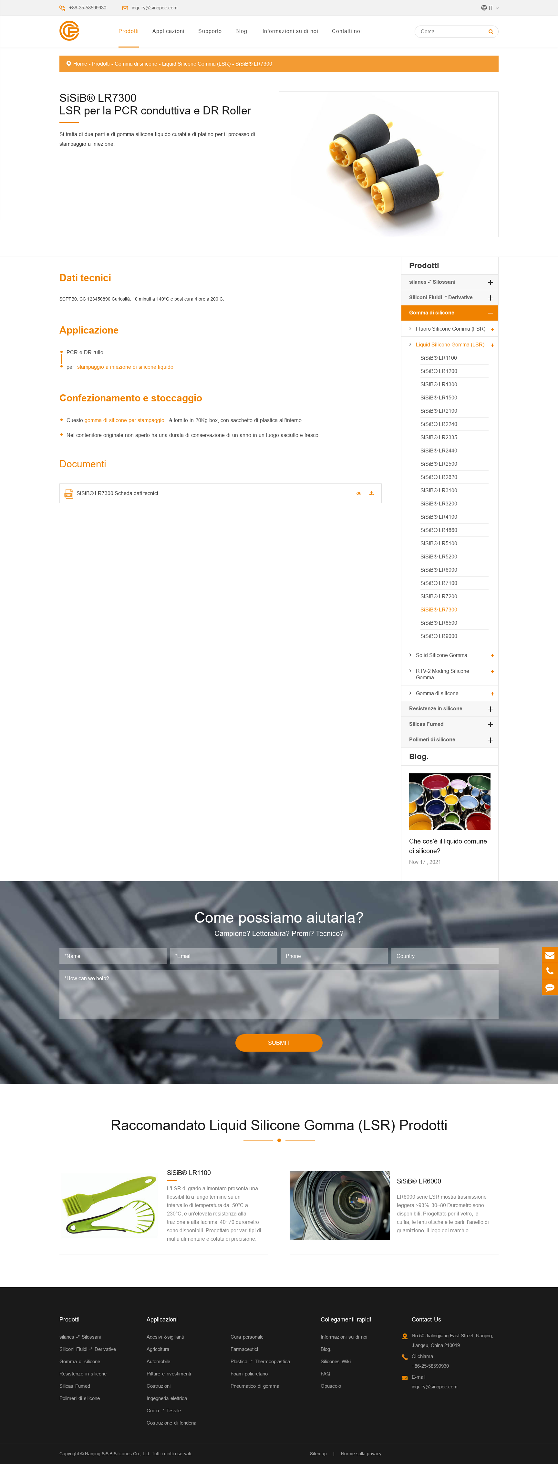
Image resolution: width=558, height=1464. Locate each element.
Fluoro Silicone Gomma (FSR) (450, 329)
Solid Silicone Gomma (441, 655)
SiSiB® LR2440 (438, 450)
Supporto (210, 31)
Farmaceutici (244, 1349)
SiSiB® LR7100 (438, 583)
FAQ (325, 1373)
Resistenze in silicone (435, 708)
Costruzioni (158, 1386)
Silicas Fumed (426, 724)
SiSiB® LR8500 (438, 623)
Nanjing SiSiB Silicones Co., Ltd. (117, 1453)
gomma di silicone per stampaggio (125, 420)
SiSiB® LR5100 (438, 543)
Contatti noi (347, 31)
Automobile (158, 1361)
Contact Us (426, 1319)
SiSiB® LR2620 (438, 477)
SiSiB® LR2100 (438, 411)
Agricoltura (158, 1349)
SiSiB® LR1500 (438, 397)
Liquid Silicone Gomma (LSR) (196, 64)
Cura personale (247, 1337)
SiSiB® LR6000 (438, 570)
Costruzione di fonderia (171, 1423)
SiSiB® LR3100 (438, 490)
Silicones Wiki (336, 1361)
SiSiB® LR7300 (253, 64)
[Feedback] (550, 987)
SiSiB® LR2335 (438, 437)
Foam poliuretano (249, 1373)
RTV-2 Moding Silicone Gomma (442, 674)
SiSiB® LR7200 (438, 596)
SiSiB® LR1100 (438, 358)
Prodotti (129, 31)
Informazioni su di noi (290, 31)
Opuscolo (331, 1386)
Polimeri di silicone (432, 740)
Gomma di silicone (136, 64)
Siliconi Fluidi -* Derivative (441, 297)
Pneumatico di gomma (255, 1386)
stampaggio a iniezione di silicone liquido (125, 367)
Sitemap (318, 1453)
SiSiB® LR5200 (438, 556)
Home (80, 64)
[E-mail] (550, 955)
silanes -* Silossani (432, 282)
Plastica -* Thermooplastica (260, 1361)
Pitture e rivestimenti (169, 1373)
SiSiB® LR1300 (438, 384)
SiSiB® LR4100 (438, 517)
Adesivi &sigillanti (165, 1337)
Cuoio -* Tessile (164, 1410)
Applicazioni (168, 31)
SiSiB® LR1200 (438, 371)
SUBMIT (279, 1042)
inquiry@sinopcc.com (155, 7)
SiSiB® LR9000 (438, 636)
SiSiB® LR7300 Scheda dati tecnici (117, 493)
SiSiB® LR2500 (438, 464)
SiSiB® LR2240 (438, 424)
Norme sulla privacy (361, 1453)
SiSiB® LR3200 (438, 503)
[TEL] (550, 971)
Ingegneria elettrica (167, 1398)
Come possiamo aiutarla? (279, 917)
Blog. (242, 31)
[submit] (491, 31)
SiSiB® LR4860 (438, 530)
